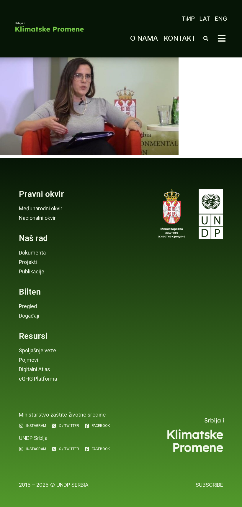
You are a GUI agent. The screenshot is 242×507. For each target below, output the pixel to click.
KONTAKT (180, 38)
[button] (221, 38)
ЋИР (188, 18)
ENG (221, 18)
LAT (204, 18)
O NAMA (144, 38)
